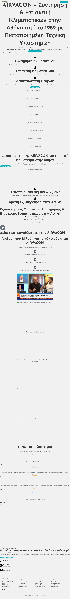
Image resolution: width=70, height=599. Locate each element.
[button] (41, 2)
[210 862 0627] (1, 561)
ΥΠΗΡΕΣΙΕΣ (38, 2)
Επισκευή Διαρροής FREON (40, 586)
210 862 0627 (6, 560)
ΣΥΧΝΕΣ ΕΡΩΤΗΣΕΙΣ (47, 2)
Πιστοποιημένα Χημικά (23, 586)
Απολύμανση (21, 584)
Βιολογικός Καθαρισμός (23, 581)
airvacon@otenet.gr (7, 564)
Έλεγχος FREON (22, 583)
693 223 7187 (5, 584)
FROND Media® (46, 595)
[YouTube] (4, 589)
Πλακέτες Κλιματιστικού (55, 581)
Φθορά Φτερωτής (54, 584)
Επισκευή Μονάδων (38, 584)
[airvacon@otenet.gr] (1, 565)
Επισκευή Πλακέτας (38, 583)
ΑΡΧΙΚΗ (20, 2)
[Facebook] (2, 589)
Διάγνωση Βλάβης (38, 581)
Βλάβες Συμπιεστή (54, 586)
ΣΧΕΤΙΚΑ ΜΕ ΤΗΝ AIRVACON (28, 2)
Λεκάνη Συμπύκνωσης (55, 583)
